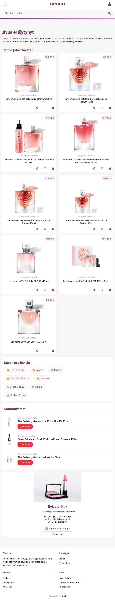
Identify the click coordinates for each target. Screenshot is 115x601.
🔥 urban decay (15, 386)
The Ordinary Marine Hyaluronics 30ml (39, 457)
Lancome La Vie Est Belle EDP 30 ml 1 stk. (29, 281)
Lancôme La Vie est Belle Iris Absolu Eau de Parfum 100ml (28, 222)
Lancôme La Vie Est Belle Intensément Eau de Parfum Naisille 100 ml (86, 161)
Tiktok (6, 578)
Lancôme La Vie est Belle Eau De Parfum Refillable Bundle (29, 161)
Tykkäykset (65, 563)
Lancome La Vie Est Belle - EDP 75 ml (29, 341)
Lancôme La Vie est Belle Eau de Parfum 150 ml (29, 98)
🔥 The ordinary (15, 370)
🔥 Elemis (37, 386)
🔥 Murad (56, 370)
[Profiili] (109, 3)
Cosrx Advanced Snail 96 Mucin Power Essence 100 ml (48, 439)
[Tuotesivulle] (53, 108)
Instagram (8, 582)
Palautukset (65, 586)
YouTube (8, 586)
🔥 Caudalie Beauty (17, 378)
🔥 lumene (42, 378)
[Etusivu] (57, 3)
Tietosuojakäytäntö (70, 582)
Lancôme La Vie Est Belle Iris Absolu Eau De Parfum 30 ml (86, 100)
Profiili (62, 558)
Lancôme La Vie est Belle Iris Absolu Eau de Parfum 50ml (86, 222)
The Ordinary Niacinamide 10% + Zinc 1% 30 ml (43, 421)
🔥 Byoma (37, 370)
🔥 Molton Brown (15, 395)
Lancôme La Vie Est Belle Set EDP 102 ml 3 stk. (86, 281)
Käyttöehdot (57, 534)
